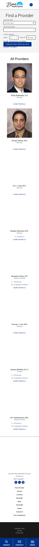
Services (19, 491)
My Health (19, 498)
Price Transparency (19, 515)
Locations (20, 494)
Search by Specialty (9, 26)
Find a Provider (19, 488)
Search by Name (8, 20)
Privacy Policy (19, 533)
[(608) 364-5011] (31, 4)
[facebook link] (16, 482)
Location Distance (8, 34)
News (19, 501)
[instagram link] (23, 482)
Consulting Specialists (17, 44)
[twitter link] (19, 482)
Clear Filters (10, 47)
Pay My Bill (19, 505)
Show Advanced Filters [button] (14, 41)
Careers (19, 508)
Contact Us (19, 512)
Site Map (19, 531)
